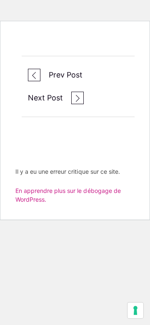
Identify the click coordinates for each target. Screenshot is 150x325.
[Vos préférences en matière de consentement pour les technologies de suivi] (135, 310)
